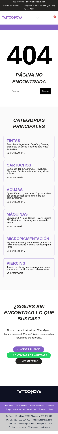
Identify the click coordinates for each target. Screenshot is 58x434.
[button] (2, 27)
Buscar (45, 91)
